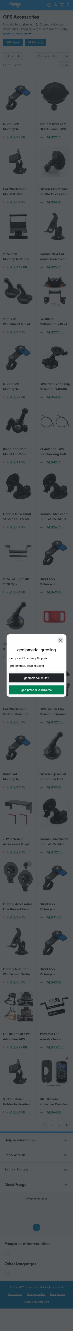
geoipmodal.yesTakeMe (36, 690)
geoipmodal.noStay (36, 678)
